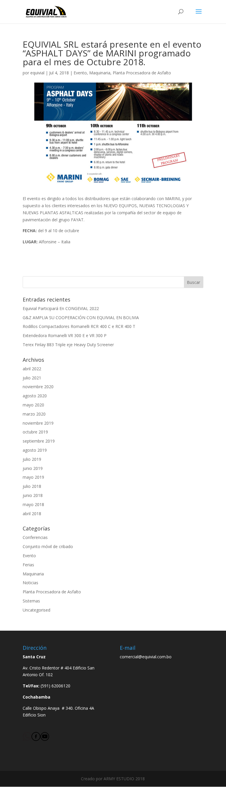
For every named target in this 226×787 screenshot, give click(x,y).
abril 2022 (32, 368)
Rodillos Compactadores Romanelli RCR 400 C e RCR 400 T (79, 326)
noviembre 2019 (38, 423)
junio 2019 (33, 468)
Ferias (28, 564)
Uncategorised (36, 610)
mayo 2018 (33, 504)
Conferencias (35, 537)
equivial (37, 73)
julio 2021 (32, 378)
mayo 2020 (33, 405)
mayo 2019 (33, 477)
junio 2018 (33, 495)
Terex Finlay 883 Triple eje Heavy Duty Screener (68, 344)
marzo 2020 (34, 414)
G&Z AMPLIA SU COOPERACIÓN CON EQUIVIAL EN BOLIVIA (81, 317)
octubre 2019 (35, 432)
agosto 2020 (35, 395)
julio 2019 (32, 459)
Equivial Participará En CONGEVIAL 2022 (61, 308)
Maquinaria (99, 73)
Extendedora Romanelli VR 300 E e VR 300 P (65, 335)
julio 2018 (32, 486)
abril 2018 (32, 513)
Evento (80, 73)
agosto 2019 (35, 450)
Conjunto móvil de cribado (48, 546)
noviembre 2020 (38, 386)
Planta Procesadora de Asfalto (142, 73)
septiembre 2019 (39, 441)
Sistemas (31, 601)
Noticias (30, 582)
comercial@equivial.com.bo (146, 656)
